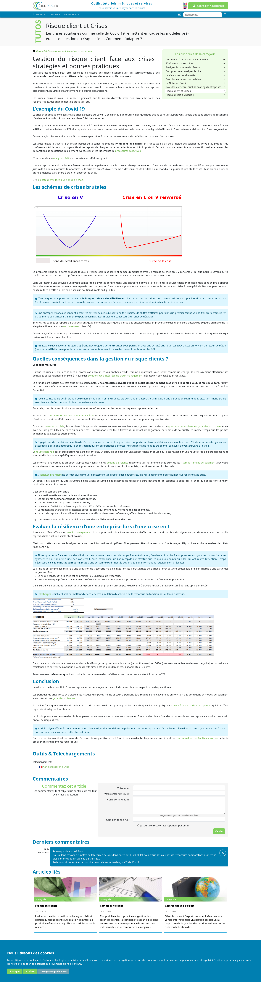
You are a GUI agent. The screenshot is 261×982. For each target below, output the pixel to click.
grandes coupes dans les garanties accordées (194, 426)
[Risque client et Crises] (185, 4)
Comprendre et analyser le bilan (184, 71)
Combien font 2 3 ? (117, 819)
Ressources (70, 14)
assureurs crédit (54, 426)
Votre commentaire (118, 799)
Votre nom (123, 788)
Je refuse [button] (29, 971)
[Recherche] (225, 14)
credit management (78, 532)
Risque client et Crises (178, 91)
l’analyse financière (51, 474)
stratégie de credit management (192, 705)
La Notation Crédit (176, 83)
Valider (219, 831)
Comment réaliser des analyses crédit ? (188, 59)
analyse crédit (61, 158)
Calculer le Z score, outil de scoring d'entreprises (193, 87)
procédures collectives (128, 151)
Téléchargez (44, 594)
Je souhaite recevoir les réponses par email (164, 825)
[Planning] (179, 14)
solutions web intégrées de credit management (115, 375)
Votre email (116, 793)
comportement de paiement (198, 462)
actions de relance (117, 462)
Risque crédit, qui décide (180, 95)
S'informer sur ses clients (180, 63)
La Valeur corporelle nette (180, 75)
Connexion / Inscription (210, 5)
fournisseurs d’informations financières (71, 415)
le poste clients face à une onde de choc (60, 180)
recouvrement (71, 326)
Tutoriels (53, 14)
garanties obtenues (64, 698)
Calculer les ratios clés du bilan (183, 79)
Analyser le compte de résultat (183, 67)
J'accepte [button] (14, 971)
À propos (38, 14)
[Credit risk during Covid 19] (185, 7)
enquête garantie (44, 451)
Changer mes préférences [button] (53, 971)
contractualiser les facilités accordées (197, 738)
